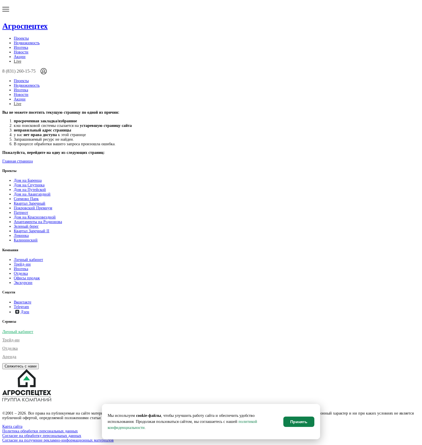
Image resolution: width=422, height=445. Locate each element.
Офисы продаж (27, 278)
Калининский (26, 240)
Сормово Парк (26, 199)
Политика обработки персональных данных (40, 431)
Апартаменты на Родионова (38, 222)
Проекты (21, 38)
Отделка (21, 273)
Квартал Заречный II (31, 231)
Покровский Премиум (33, 208)
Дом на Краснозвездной (35, 217)
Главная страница (17, 161)
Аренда (9, 356)
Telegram (21, 307)
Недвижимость (27, 43)
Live (17, 61)
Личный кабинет (28, 260)
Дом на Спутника (29, 185)
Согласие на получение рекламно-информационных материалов (58, 440)
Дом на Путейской (30, 189)
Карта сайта (12, 426)
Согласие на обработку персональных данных (41, 436)
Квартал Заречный (29, 203)
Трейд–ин (22, 264)
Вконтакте (22, 302)
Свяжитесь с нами (20, 366)
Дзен (25, 312)
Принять (298, 421)
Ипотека (21, 47)
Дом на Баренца (28, 180)
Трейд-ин (11, 340)
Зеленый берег (26, 226)
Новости (21, 52)
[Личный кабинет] (43, 71)
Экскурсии (23, 282)
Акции (20, 57)
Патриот (21, 212)
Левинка (21, 235)
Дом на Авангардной (32, 194)
